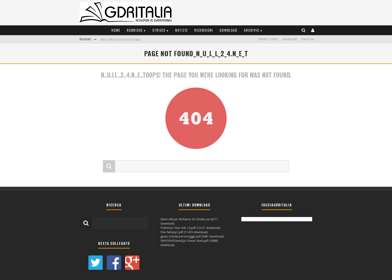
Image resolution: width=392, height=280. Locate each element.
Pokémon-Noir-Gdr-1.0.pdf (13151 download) (190, 228)
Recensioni (203, 30)
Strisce (159, 30)
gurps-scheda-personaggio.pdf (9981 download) (192, 236)
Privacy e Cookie (268, 39)
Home (115, 30)
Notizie (181, 30)
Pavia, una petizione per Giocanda (121, 39)
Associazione (289, 39)
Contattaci (307, 39)
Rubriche (135, 30)
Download (228, 30)
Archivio (251, 30)
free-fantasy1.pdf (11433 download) (184, 232)
